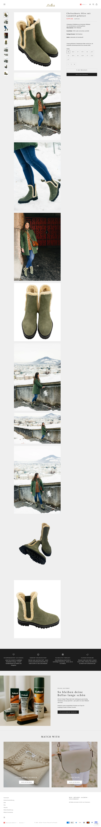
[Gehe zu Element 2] (6, 21)
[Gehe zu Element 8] (6, 60)
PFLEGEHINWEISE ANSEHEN (68, 712)
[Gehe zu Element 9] (6, 67)
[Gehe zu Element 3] (6, 28)
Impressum (6, 797)
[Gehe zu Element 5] (6, 42)
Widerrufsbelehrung (8, 810)
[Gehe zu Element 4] (6, 36)
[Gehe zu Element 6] (6, 49)
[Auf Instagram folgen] (4, 817)
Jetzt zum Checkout (82, 74)
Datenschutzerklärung (9, 800)
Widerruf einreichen (8, 812)
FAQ (5, 805)
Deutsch (21, 822)
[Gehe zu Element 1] (6, 14)
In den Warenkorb (81, 69)
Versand (5, 807)
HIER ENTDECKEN (26, 782)
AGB (5, 802)
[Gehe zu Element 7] (6, 54)
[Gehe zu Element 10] (6, 73)
